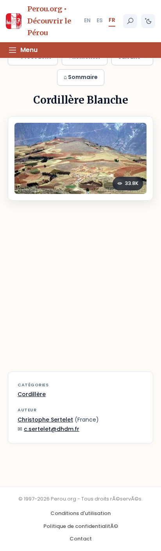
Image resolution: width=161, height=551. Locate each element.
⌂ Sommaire (81, 77)
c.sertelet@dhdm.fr (51, 429)
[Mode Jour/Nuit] (148, 21)
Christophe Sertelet (45, 420)
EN (87, 20)
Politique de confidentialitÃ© (80, 526)
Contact (81, 538)
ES (100, 20)
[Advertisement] (80, 291)
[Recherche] (130, 21)
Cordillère (32, 394)
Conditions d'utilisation (80, 513)
